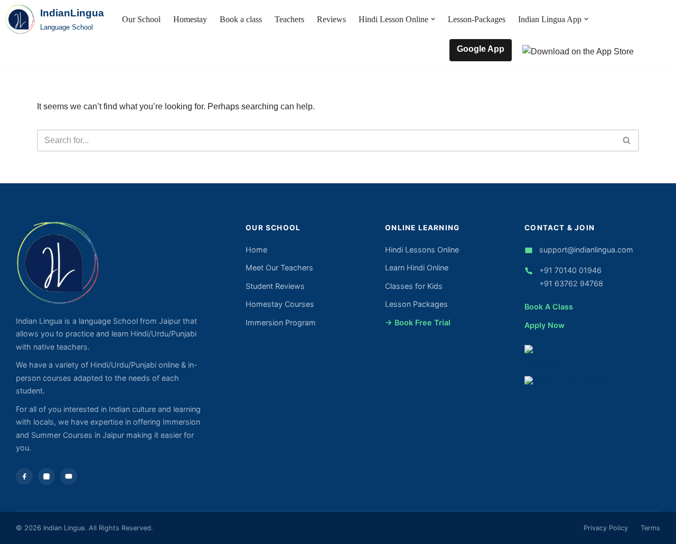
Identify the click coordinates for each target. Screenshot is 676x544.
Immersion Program (281, 322)
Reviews (331, 19)
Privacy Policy (606, 528)
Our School (141, 19)
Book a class (241, 19)
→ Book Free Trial (417, 322)
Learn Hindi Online (416, 267)
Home (256, 249)
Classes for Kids (414, 286)
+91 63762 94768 (571, 283)
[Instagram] (46, 476)
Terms (650, 528)
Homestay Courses (280, 303)
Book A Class (548, 306)
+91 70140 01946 (570, 270)
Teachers (289, 19)
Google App (480, 48)
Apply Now (544, 325)
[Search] (627, 140)
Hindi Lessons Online (422, 249)
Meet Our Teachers (279, 267)
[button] (433, 19)
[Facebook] (24, 476)
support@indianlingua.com (586, 249)
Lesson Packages (416, 303)
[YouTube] (68, 476)
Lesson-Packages (476, 19)
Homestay (190, 19)
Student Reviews (275, 286)
